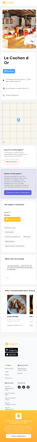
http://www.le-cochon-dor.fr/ (17, 88)
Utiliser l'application (18, 436)
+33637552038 (11, 95)
